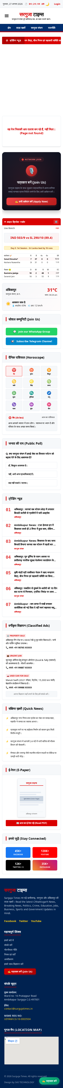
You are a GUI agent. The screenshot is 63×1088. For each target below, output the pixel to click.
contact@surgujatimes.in (18, 1008)
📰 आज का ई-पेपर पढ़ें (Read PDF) (31, 823)
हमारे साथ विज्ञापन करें (13, 964)
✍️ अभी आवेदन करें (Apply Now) (31, 201)
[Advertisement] (29, 80)
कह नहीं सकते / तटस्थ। (18, 482)
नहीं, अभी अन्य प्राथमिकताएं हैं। (21, 474)
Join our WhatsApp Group (31, 331)
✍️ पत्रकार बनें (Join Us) (20, 971)
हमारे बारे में (9, 940)
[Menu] (6, 16)
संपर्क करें (8, 945)
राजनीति (51, 27)
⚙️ (56, 221)
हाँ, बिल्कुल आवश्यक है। (18, 465)
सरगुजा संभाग (37, 27)
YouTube (36, 921)
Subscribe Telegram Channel (31, 341)
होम (9, 27)
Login (57, 3)
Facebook (10, 921)
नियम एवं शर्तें (9, 954)
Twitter (23, 921)
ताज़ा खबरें (20, 27)
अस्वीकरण (8, 959)
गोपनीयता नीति (10, 949)
